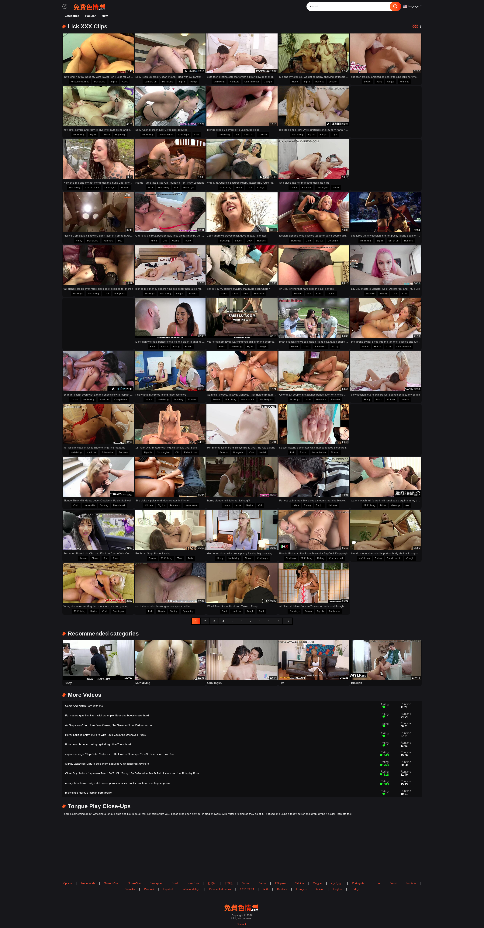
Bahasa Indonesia (220, 889)
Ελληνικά (280, 883)
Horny (295, 81)
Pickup (334, 346)
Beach (378, 399)
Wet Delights (266, 399)
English (337, 889)
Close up (248, 134)
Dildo (245, 293)
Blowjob (125, 187)
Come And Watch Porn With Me (84, 705)
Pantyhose (119, 293)
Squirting (178, 399)
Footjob (303, 452)
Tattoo (188, 240)
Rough (193, 81)
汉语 (265, 889)
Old (177, 452)
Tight (334, 134)
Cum (196, 134)
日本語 (229, 883)
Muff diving (99, 81)
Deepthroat (119, 505)
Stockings (225, 240)
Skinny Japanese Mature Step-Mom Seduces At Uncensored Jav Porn (107, 763)
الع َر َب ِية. (337, 883)
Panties (298, 293)
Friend (154, 240)
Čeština (299, 883)
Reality (383, 293)
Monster (192, 399)
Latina (293, 187)
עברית (376, 883)
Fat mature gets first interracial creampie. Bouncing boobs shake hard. (107, 715)
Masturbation (319, 452)
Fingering (120, 134)
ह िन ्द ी (247, 889)
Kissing (175, 240)
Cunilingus (183, 134)
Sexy (150, 187)
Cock (125, 81)
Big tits (113, 81)
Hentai (377, 346)
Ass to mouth (247, 399)
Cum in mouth (251, 81)
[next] (287, 621)
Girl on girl (188, 187)
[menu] (64, 6)
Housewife (259, 293)
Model (262, 452)
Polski (392, 883)
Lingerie (331, 293)
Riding (176, 346)
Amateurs (175, 505)
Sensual (224, 452)
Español (168, 889)
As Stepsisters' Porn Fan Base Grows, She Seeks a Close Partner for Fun (109, 725)
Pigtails (148, 452)
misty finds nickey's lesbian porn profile (88, 792)
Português (358, 883)
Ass (407, 505)
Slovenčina (134, 883)
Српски (67, 883)
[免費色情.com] (90, 6)
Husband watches (80, 81)
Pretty (336, 187)
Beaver (367, 81)
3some (294, 346)
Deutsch (282, 889)
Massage (395, 505)
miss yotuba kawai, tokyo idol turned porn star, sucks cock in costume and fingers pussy (117, 782)
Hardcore (234, 81)
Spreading (188, 611)
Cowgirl (268, 81)
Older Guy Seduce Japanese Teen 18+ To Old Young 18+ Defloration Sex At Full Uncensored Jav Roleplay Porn (132, 773)
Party (190, 558)
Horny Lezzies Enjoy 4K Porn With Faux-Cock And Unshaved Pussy (105, 734)
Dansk (262, 883)
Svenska (130, 889)
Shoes (238, 240)
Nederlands (88, 883)
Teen (179, 558)
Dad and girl (150, 81)
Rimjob (390, 81)
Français (301, 889)
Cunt (308, 240)
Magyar (317, 883)
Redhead (404, 81)
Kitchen (149, 505)
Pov (120, 240)
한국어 (212, 883)
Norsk (175, 883)
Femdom (123, 452)
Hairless (319, 81)
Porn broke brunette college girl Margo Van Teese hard (98, 744)
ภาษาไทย (193, 883)
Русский (149, 889)
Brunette (335, 399)
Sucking (104, 505)
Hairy (379, 81)
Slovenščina (111, 883)
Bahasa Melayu (191, 889)
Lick (237, 134)
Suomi (245, 883)
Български (156, 883)
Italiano (320, 889)
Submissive (320, 346)
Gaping (174, 611)
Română (411, 883)
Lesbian (333, 81)
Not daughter (163, 452)
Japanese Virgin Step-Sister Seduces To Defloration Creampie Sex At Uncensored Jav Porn (120, 754)
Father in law (190, 452)
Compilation (120, 399)
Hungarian (238, 452)
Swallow (370, 293)
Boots (115, 558)
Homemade (191, 505)
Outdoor (391, 399)
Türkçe (355, 889)
